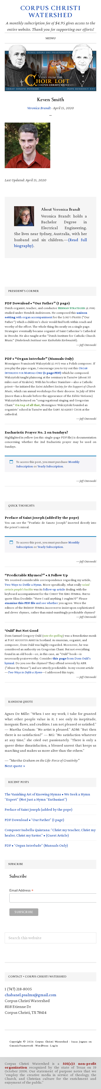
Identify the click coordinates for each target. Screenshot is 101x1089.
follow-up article (54, 589)
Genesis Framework (21, 1045)
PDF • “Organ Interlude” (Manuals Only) (36, 845)
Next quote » (15, 766)
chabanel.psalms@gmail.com (30, 994)
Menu (50, 38)
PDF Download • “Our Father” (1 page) (34, 820)
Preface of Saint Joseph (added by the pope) (39, 809)
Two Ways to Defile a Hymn (23, 584)
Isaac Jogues (79, 1041)
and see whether (31, 603)
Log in (54, 1045)
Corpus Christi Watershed (50, 11)
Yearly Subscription (50, 466)
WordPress (41, 1045)
